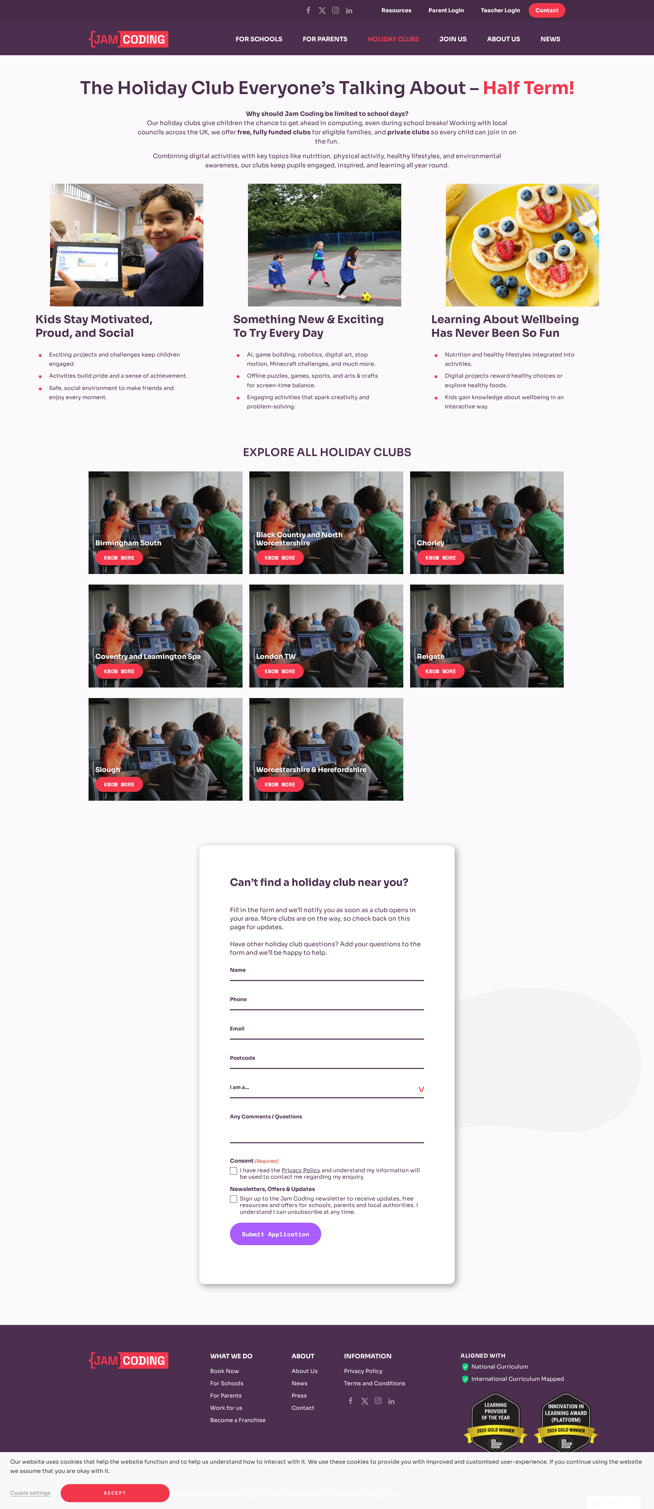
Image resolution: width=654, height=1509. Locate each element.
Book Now (224, 1371)
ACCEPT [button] (115, 1493)
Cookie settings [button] (30, 1493)
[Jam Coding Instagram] (335, 10)
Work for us (226, 1408)
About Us (305, 1371)
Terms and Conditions (374, 1383)
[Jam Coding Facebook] (308, 10)
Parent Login (446, 10)
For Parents (226, 1395)
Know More (119, 558)
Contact (547, 10)
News (300, 1383)
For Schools (227, 1383)
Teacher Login (500, 10)
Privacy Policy (301, 1170)
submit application (275, 1233)
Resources (396, 10)
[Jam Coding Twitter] (321, 10)
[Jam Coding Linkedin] (349, 10)
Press (299, 1395)
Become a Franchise (238, 1420)
